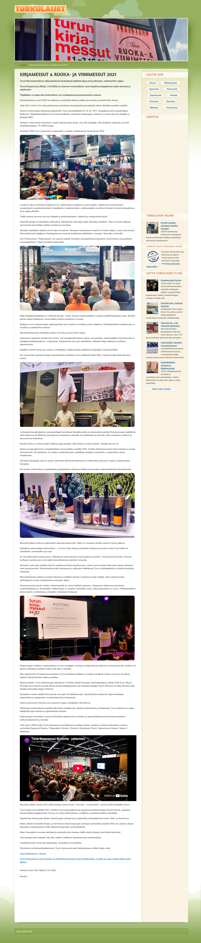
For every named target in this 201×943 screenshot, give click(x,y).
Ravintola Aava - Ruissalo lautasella (171, 304)
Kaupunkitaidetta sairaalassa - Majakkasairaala (168, 365)
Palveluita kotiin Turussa (171, 280)
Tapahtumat (156, 95)
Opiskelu (170, 101)
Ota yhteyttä (24, 931)
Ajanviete (154, 89)
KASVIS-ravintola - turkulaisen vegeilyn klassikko (169, 226)
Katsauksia (172, 107)
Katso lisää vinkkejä (161, 389)
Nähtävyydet (170, 83)
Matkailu (154, 107)
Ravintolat (172, 89)
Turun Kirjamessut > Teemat (33, 853)
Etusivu (23, 65)
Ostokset (154, 101)
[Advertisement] (78, 898)
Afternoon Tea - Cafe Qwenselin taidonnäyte (170, 324)
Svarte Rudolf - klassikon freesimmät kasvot (171, 344)
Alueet (152, 83)
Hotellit (173, 95)
